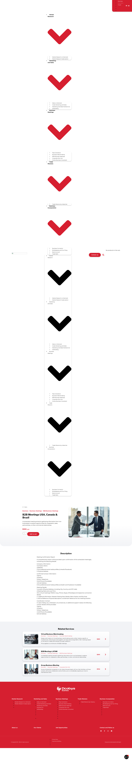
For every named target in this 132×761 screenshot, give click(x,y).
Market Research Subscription (60, 59)
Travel (119, 5)
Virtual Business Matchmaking (52, 634)
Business (120, 1)
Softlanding (55, 108)
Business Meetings (36, 511)
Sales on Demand (57, 103)
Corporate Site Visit (57, 158)
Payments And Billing (56, 741)
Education (120, 3)
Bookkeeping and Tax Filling (59, 250)
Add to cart (33, 534)
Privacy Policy (55, 739)
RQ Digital (119, 742)
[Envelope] (111, 731)
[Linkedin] (101, 731)
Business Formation (57, 248)
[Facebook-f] (104, 731)
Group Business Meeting (50, 665)
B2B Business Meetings (58, 156)
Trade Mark (55, 254)
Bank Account (56, 252)
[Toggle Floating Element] (126, 757)
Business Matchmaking (58, 154)
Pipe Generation (56, 152)
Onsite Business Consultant (59, 160)
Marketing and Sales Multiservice (61, 106)
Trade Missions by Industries (59, 204)
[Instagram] (108, 731)
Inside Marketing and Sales (59, 105)
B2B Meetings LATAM (49, 651)
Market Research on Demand (60, 57)
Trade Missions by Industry (88, 702)
